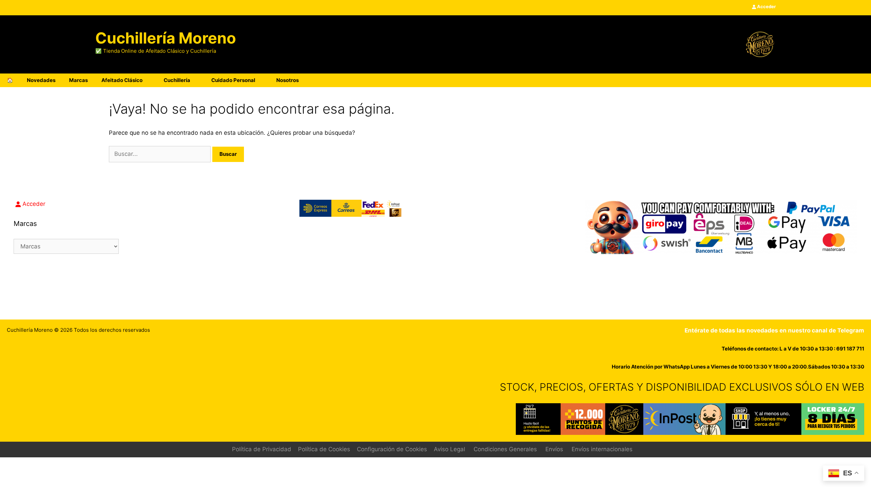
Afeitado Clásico (122, 80)
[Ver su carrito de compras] (862, 80)
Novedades (41, 80)
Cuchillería (177, 80)
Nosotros (287, 80)
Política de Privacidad (261, 449)
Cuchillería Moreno (165, 38)
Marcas (78, 80)
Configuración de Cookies (392, 449)
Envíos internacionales (602, 449)
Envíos (554, 449)
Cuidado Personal (233, 80)
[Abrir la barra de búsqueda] (843, 80)
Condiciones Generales (505, 449)
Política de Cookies (324, 449)
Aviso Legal (449, 449)
